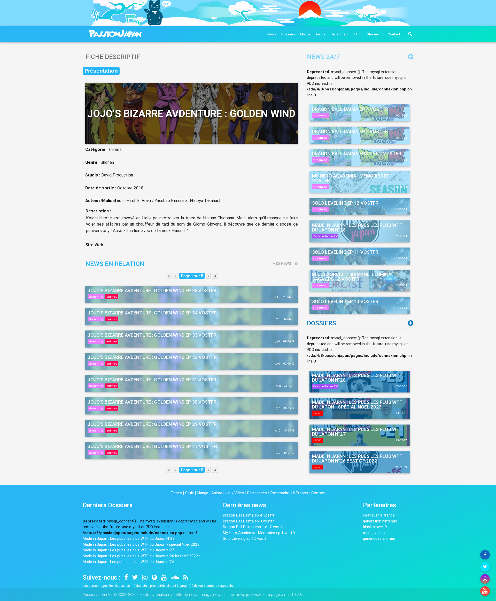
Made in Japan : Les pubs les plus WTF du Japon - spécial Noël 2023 (141, 544)
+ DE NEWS (282, 263)
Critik (189, 492)
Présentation (101, 71)
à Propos (300, 492)
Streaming (375, 34)
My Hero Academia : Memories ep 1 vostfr (259, 532)
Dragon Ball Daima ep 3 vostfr (248, 521)
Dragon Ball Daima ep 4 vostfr (248, 515)
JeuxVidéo (339, 34)
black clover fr (375, 526)
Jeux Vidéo (234, 492)
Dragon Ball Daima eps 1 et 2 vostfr (253, 526)
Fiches (176, 492)
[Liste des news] (410, 56)
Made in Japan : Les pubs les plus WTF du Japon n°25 (128, 561)
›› (215, 276)
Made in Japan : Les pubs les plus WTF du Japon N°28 (129, 538)
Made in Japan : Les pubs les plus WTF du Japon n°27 (128, 550)
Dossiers (288, 34)
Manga (305, 34)
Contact (394, 34)
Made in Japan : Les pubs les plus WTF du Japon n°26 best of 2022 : (141, 555)
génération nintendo (380, 521)
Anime (321, 34)
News (271, 34)
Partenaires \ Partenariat (268, 492)
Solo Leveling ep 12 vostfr (245, 538)
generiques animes (379, 538)
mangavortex (374, 532)
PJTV (357, 34)
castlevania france (379, 515)
